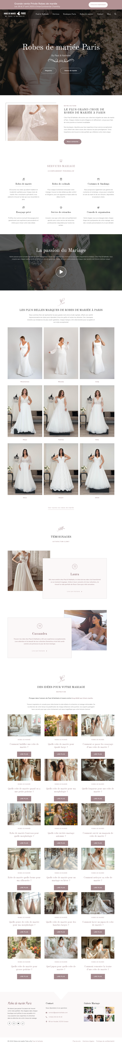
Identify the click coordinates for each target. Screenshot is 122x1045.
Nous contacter (72, 142)
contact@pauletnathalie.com (58, 1013)
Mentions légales (88, 1041)
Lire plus (24, 754)
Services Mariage (61, 166)
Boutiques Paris (69, 14)
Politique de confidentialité (105, 1041)
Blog (109, 14)
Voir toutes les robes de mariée (61, 508)
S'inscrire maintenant (98, 5)
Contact (100, 14)
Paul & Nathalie (42, 14)
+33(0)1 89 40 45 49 (55, 1017)
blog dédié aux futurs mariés (82, 698)
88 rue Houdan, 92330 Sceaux (58, 1021)
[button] (115, 14)
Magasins (48, 71)
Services (56, 14)
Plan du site (77, 1041)
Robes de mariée (86, 14)
